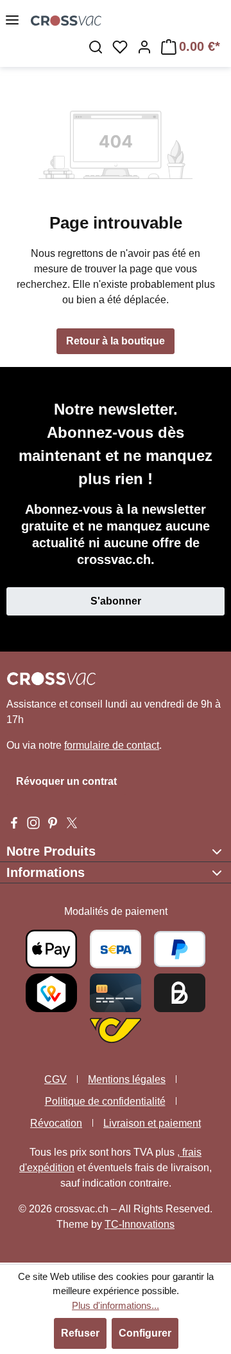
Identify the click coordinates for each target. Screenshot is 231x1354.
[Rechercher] (95, 47)
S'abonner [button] (115, 601)
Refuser (80, 1333)
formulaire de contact (111, 745)
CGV (55, 1079)
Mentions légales (127, 1079)
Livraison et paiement (152, 1123)
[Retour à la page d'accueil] (66, 20)
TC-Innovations (140, 1224)
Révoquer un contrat (66, 781)
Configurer (145, 1333)
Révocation (56, 1123)
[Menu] (12, 19)
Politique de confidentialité (105, 1101)
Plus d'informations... (115, 1305)
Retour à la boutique (115, 340)
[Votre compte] (144, 47)
